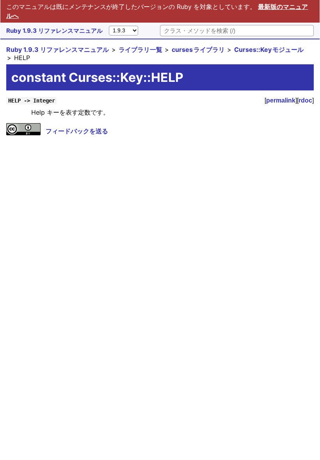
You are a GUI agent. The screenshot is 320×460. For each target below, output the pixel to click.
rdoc (305, 100)
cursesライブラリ (198, 49)
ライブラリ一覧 (140, 49)
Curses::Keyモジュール (269, 49)
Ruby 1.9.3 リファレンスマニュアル (54, 30)
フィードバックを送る (77, 131)
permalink (280, 100)
